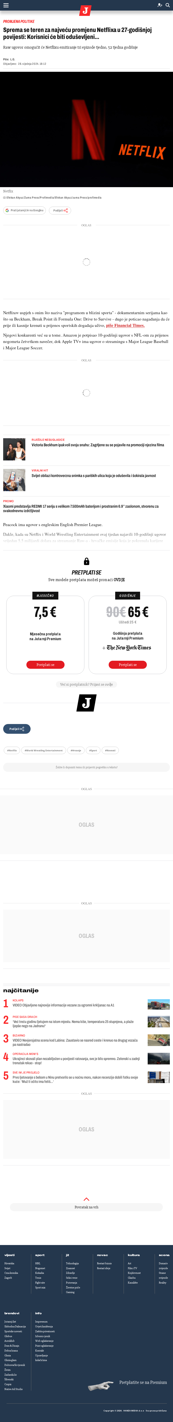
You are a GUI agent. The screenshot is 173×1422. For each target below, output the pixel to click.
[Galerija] (86, 129)
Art (129, 1263)
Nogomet (40, 1268)
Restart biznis (104, 1263)
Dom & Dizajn (11, 1345)
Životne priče (73, 1287)
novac (102, 1255)
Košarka (39, 1273)
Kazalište (133, 1282)
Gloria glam (10, 1360)
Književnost (134, 1273)
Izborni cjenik (42, 1336)
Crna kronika (11, 1273)
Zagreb (8, 1278)
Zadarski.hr (10, 1374)
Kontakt (39, 1350)
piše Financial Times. (125, 325)
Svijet (7, 1268)
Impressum (41, 1321)
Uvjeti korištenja (44, 1326)
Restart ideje (103, 1268)
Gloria (7, 1355)
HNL (37, 1263)
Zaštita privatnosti (45, 1331)
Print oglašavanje (44, 1345)
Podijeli (58, 210)
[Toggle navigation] (6, 5)
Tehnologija (72, 1263)
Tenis (38, 1278)
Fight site (40, 1282)
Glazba (131, 1278)
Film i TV (132, 1268)
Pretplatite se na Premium (143, 1382)
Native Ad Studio (13, 1389)
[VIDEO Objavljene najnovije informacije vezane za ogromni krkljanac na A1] (159, 1004)
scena (164, 1255)
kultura (134, 1255)
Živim (7, 1370)
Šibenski (9, 1379)
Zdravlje (70, 1273)
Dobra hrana (11, 1350)
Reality (162, 1282)
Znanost (70, 1268)
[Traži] (168, 5)
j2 (67, 1255)
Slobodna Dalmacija (15, 1326)
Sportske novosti (13, 1331)
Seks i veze (71, 1278)
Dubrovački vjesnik (14, 1365)
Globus (8, 1336)
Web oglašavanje (44, 1341)
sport (40, 1255)
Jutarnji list (10, 1321)
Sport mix (40, 1287)
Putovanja (71, 1282)
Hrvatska (9, 1263)
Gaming (70, 1292)
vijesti (9, 1255)
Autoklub (9, 1341)
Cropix (7, 1384)
